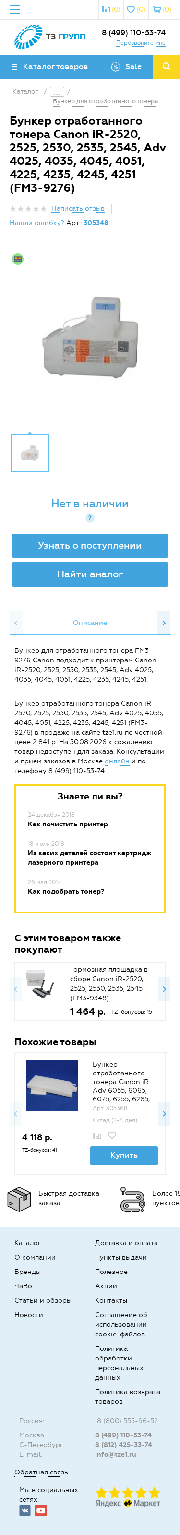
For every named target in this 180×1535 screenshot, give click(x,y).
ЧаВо (23, 1286)
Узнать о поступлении (90, 545)
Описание (90, 623)
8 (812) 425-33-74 (123, 1445)
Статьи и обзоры (43, 1301)
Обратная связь (41, 1472)
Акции (106, 1286)
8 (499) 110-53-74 (134, 32)
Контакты (111, 1301)
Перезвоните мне (141, 42)
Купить (124, 1155)
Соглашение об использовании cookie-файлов (121, 1324)
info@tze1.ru (115, 1454)
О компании (35, 1257)
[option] (90, 337)
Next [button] (163, 623)
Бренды (27, 1272)
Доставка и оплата (126, 1243)
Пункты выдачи (121, 1257)
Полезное (111, 1272)
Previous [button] (16, 623)
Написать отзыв (78, 208)
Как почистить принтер (68, 824)
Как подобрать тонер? (66, 891)
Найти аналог (90, 574)
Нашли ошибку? (37, 223)
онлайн (117, 761)
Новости (28, 1315)
